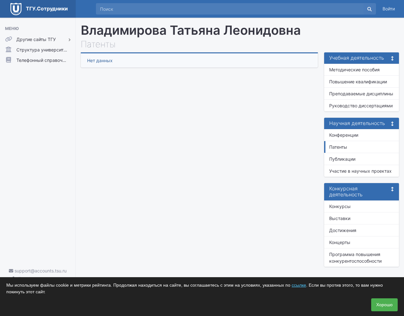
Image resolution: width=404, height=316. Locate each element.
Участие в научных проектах (360, 171)
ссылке (299, 285)
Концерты (339, 242)
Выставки (339, 218)
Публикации (342, 159)
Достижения (342, 230)
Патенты (338, 147)
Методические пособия (354, 69)
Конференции (343, 135)
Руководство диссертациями (361, 105)
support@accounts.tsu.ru (40, 270)
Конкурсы (340, 206)
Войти (389, 8)
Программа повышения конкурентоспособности (355, 258)
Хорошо (384, 304)
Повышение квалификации (358, 81)
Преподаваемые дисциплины (361, 93)
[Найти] (370, 8)
